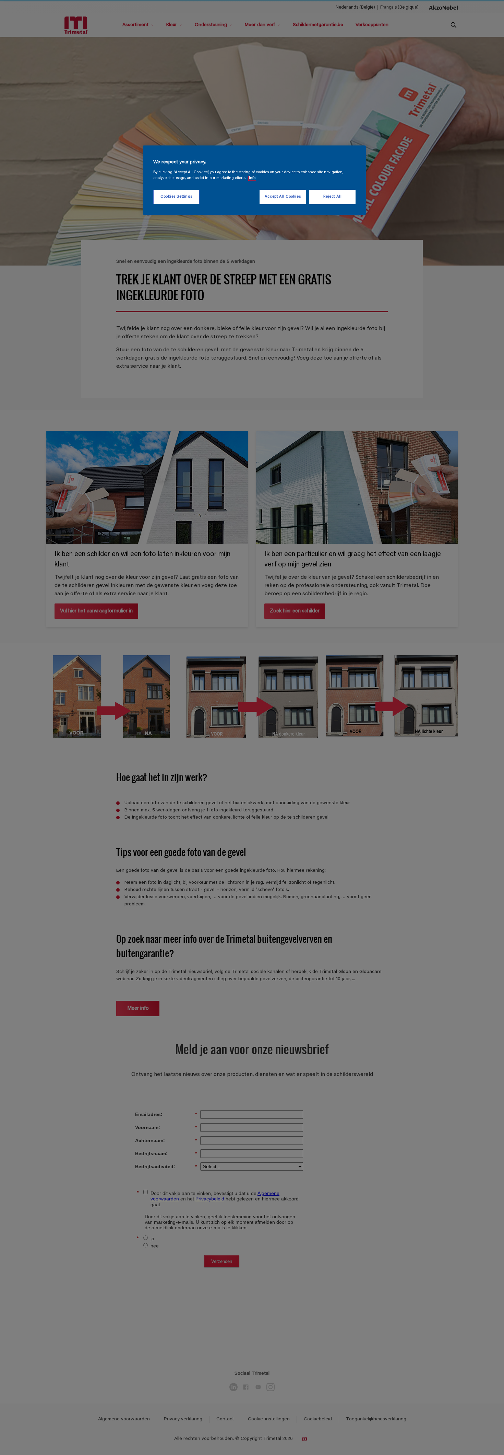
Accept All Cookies (283, 197)
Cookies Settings (176, 197)
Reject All (332, 197)
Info (252, 178)
